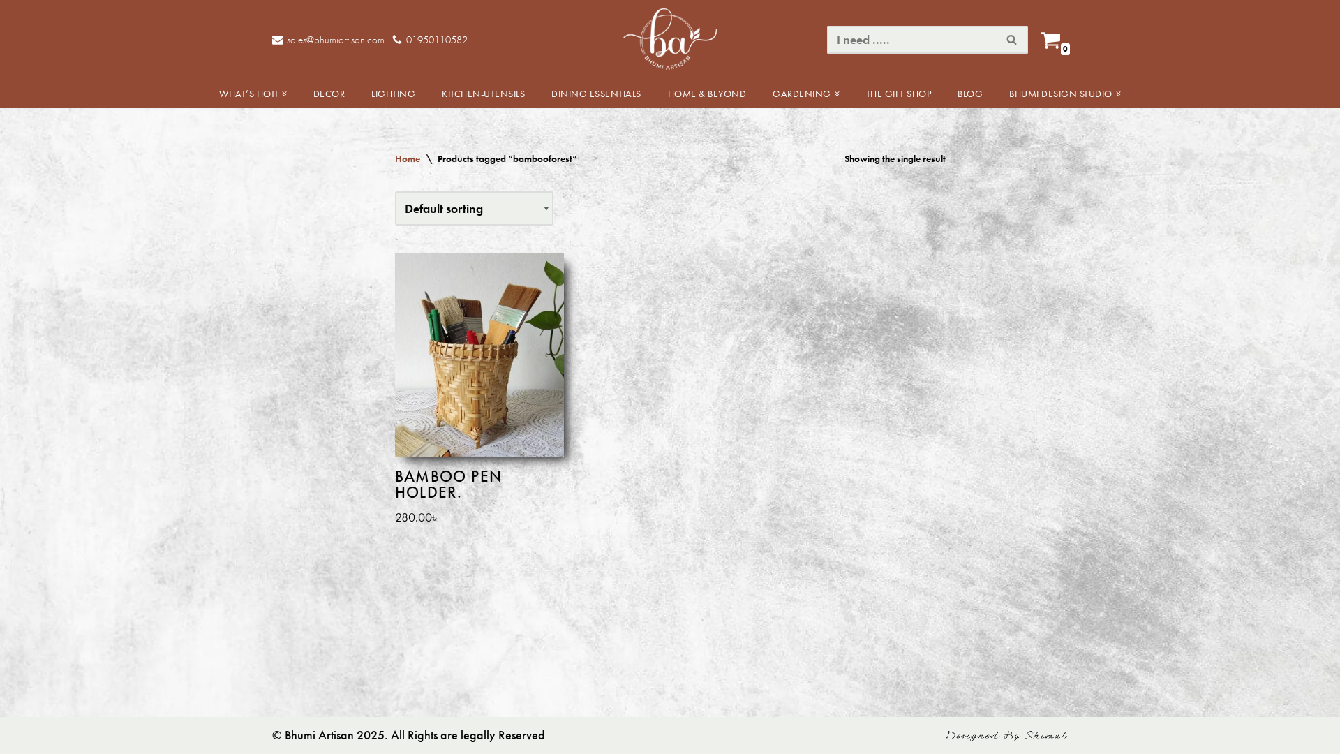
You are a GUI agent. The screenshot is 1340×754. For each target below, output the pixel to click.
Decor (329, 93)
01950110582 (437, 40)
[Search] (1012, 40)
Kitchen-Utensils (483, 93)
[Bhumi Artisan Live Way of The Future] (670, 39)
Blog (970, 93)
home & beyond (707, 93)
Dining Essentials (596, 93)
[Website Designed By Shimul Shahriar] (1007, 738)
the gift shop (899, 93)
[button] (284, 93)
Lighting (393, 93)
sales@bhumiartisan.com (336, 40)
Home (407, 158)
